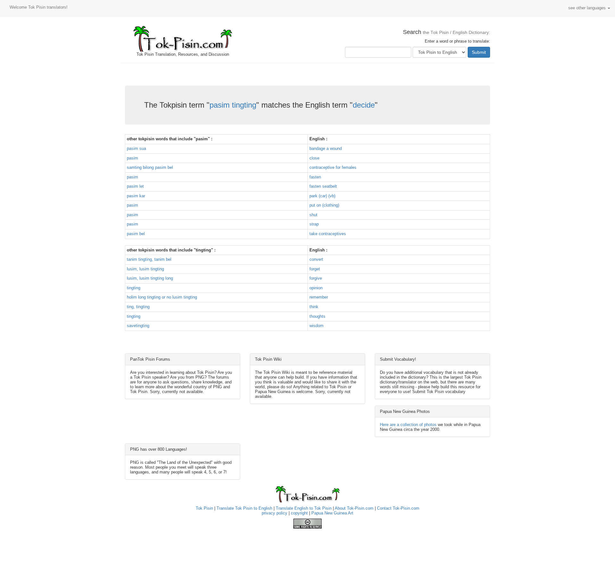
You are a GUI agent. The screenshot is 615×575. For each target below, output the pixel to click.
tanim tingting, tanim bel (149, 259)
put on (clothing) (324, 205)
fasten (315, 177)
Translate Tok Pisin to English (244, 508)
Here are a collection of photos (408, 424)
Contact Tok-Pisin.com (398, 508)
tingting (133, 287)
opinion (316, 287)
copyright (299, 513)
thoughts (317, 316)
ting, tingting (138, 306)
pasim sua (136, 148)
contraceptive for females (333, 167)
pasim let (135, 186)
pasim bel (136, 233)
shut (313, 214)
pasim (132, 158)
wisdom (316, 325)
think (313, 306)
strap (314, 224)
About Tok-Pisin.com (354, 508)
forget (314, 269)
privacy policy (274, 513)
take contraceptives (327, 233)
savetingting (138, 325)
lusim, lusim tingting (145, 269)
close (314, 158)
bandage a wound (325, 148)
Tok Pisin (204, 508)
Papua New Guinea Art (332, 513)
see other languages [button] (587, 7)
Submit (479, 52)
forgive (315, 278)
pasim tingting (232, 105)
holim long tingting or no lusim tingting (162, 297)
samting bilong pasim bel (150, 167)
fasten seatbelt (323, 186)
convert (316, 259)
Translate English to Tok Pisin (304, 508)
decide (364, 105)
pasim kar (136, 195)
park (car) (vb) (322, 195)
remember (318, 297)
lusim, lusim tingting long (150, 278)
